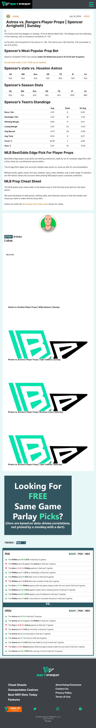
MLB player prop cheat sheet (35, 204)
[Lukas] (8, 16)
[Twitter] (34, 709)
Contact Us (61, 688)
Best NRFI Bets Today (22, 694)
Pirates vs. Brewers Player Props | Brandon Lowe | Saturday (35, 412)
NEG (87, 553)
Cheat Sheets (17, 685)
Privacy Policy (63, 692)
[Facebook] (80, 709)
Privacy (48, 721)
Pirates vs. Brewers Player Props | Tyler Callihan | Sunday (34, 359)
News (86, 16)
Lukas (15, 16)
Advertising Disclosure (68, 684)
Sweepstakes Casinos (23, 689)
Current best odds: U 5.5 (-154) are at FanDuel (25, 62)
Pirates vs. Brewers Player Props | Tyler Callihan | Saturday (35, 464)
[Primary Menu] (91, 4)
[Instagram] (57, 709)
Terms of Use (62, 696)
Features (14, 699)
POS (80, 553)
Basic (72, 553)
